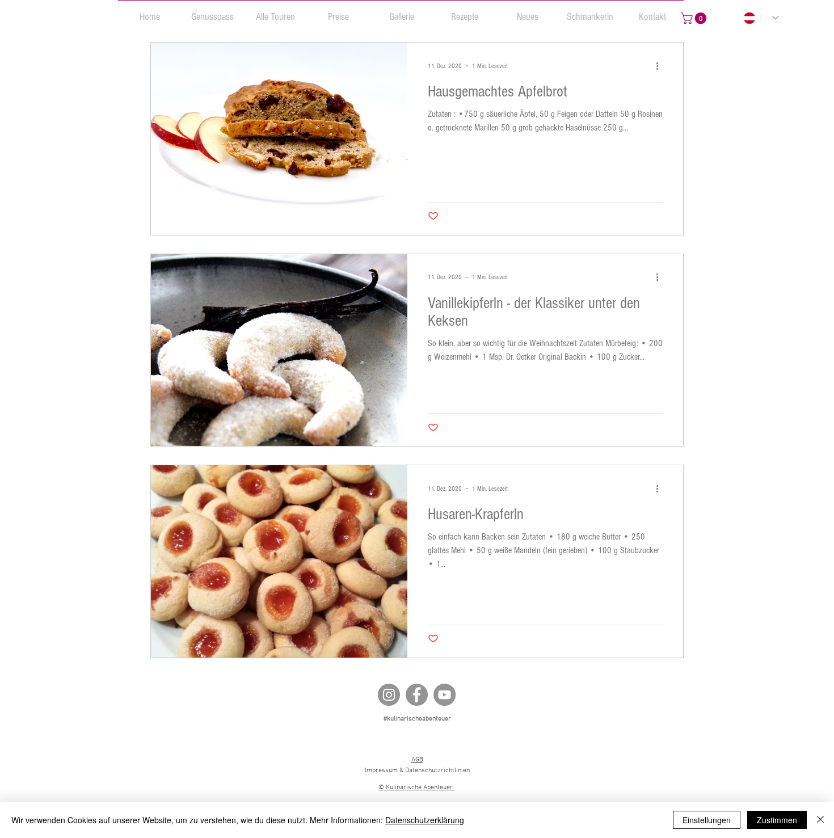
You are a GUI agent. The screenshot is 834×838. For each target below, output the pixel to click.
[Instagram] (389, 695)
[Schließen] (820, 820)
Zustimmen (777, 820)
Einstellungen (707, 820)
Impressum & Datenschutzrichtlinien (417, 770)
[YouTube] (444, 695)
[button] (212, 12)
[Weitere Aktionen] (661, 66)
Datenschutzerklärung (424, 820)
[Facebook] (417, 695)
